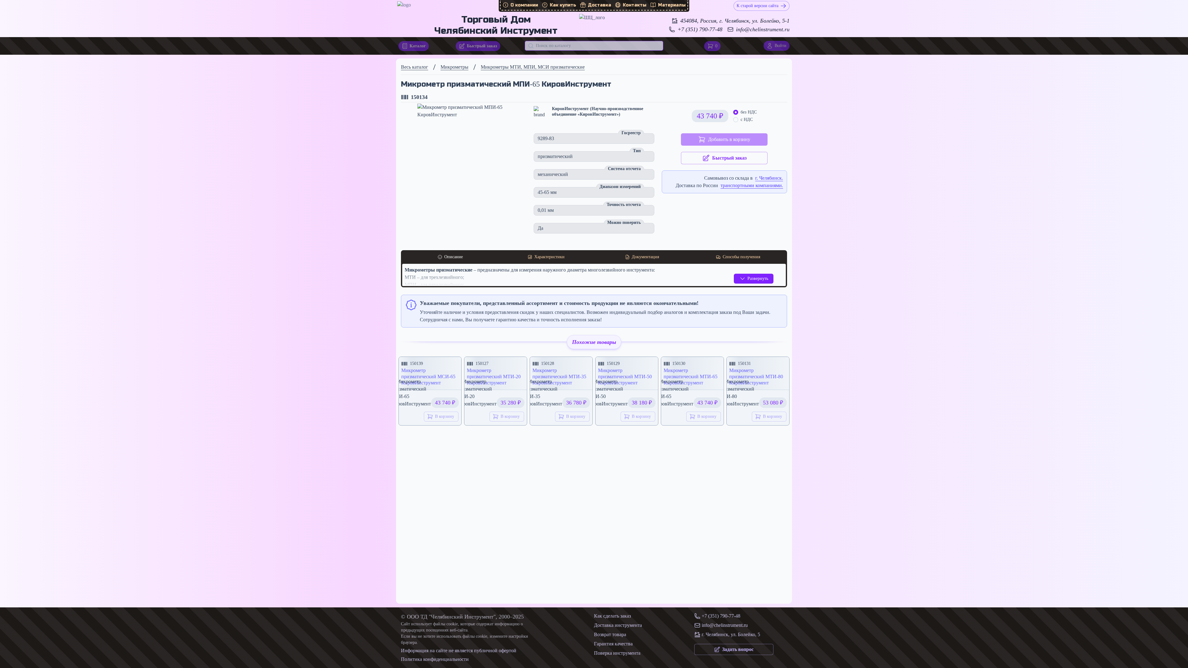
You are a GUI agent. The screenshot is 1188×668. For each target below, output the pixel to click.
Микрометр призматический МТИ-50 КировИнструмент (625, 376)
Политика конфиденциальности (435, 659)
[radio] (735, 112)
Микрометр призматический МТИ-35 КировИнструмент (559, 376)
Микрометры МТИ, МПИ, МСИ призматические (533, 67)
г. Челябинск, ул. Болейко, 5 (731, 634)
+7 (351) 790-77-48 (700, 29)
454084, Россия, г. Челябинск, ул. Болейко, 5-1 (735, 21)
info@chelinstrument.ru (763, 29)
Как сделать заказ (612, 616)
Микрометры (454, 67)
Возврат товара (610, 634)
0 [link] (716, 46)
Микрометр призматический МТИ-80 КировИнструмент (756, 376)
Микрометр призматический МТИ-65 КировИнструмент (690, 376)
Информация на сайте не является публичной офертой (458, 650)
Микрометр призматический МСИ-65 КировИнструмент (428, 376)
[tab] (450, 257)
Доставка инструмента (618, 625)
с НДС (747, 119)
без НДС (749, 112)
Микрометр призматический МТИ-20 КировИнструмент (494, 376)
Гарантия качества (613, 643)
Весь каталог (414, 67)
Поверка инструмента (617, 653)
